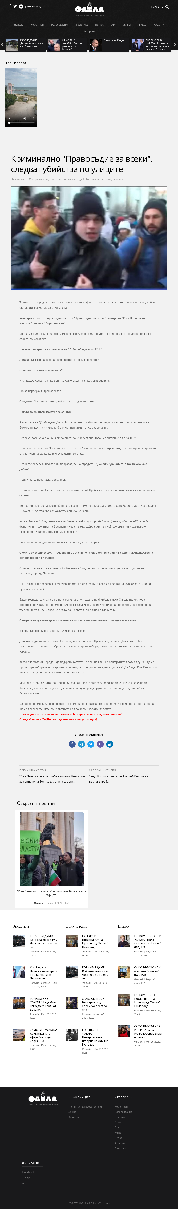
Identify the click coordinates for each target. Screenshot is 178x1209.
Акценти (159, 24)
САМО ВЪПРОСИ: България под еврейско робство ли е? (94, 1004)
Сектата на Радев (114, 40)
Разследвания (59, 24)
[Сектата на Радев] (96, 45)
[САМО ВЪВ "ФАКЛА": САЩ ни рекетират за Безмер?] (54, 45)
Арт (113, 24)
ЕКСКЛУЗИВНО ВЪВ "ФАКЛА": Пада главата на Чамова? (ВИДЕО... (148, 941)
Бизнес (99, 24)
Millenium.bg (34, 6)
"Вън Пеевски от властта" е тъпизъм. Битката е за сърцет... (51, 893)
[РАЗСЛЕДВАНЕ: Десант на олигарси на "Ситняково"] (12, 45)
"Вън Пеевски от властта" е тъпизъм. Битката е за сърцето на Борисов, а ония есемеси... (52, 776)
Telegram (28, 1177)
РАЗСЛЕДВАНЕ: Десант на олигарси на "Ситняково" (31, 43)
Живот (127, 24)
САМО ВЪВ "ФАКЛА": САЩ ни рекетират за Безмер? (72, 45)
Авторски (89, 31)
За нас (72, 1111)
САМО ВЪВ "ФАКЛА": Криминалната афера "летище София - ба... (43, 1035)
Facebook (28, 1172)
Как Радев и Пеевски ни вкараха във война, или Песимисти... (43, 972)
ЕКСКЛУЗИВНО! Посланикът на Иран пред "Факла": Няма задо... (95, 941)
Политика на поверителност (85, 1106)
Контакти (73, 1117)
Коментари (37, 24)
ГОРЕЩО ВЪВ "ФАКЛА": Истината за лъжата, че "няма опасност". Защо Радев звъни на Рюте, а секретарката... (157, 49)
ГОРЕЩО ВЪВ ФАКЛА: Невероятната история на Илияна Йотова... (95, 1037)
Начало (18, 24)
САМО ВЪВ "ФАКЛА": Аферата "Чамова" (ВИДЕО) (148, 971)
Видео (142, 24)
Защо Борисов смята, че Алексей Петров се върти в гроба (118, 776)
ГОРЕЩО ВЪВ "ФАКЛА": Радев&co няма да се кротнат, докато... (43, 1004)
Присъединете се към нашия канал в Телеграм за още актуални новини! (70, 714)
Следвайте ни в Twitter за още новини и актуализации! (58, 719)
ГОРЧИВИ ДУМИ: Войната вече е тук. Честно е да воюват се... (44, 941)
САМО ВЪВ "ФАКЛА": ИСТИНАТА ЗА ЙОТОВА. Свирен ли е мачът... (148, 1031)
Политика (82, 24)
